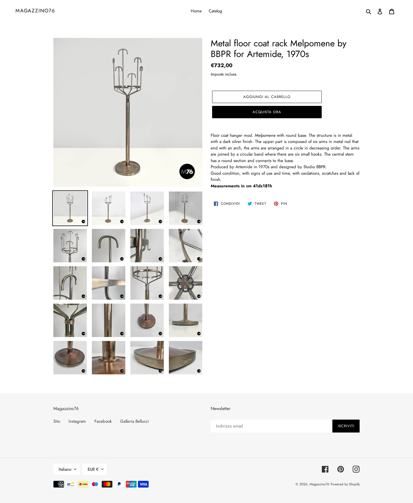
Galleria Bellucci (134, 421)
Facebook (103, 421)
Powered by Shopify (345, 484)
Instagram (77, 421)
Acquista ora (267, 112)
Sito (56, 421)
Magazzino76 (35, 11)
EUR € (93, 469)
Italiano (65, 469)
